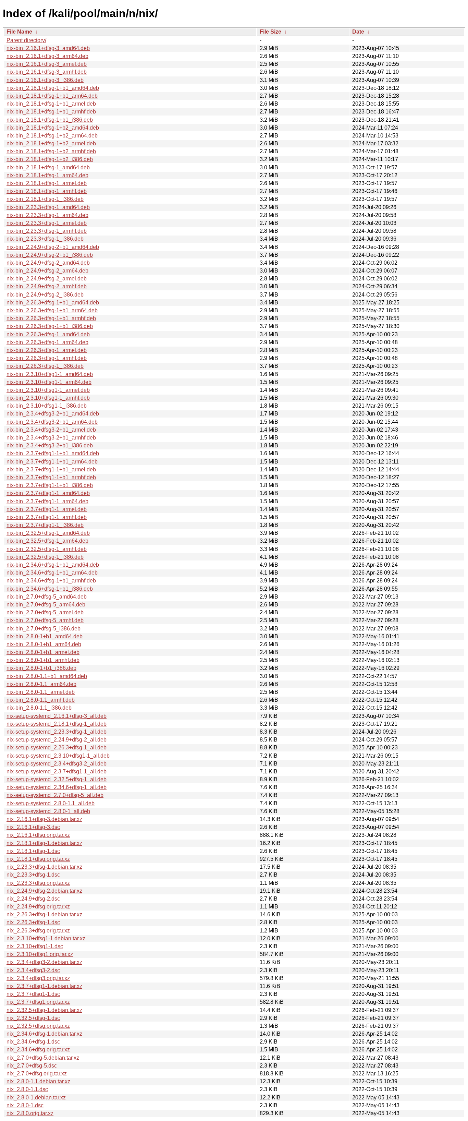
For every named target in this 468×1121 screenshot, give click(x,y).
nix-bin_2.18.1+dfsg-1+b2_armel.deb (51, 143)
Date (358, 32)
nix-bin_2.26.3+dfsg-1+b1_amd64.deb (53, 302)
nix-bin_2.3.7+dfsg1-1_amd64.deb (48, 493)
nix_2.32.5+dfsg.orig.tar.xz (38, 1026)
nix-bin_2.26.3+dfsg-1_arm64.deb (47, 342)
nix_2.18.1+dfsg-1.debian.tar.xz (44, 843)
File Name (19, 32)
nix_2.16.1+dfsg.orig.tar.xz (38, 835)
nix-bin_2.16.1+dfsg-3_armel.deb (47, 64)
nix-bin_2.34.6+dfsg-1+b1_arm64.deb (52, 573)
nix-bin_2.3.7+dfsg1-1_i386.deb (45, 525)
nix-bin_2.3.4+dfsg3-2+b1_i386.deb (50, 445)
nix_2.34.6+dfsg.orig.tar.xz (38, 1049)
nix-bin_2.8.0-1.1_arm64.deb (41, 684)
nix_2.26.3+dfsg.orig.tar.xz (38, 930)
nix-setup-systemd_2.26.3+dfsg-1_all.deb (57, 747)
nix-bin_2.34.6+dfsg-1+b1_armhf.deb (51, 580)
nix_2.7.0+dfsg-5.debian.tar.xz (43, 1058)
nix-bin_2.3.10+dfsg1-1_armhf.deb (48, 398)
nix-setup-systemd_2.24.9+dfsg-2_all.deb (57, 740)
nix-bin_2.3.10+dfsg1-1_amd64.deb (50, 374)
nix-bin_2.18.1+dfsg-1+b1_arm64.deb (52, 96)
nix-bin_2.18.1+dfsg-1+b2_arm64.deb (52, 135)
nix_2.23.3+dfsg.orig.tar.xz (38, 883)
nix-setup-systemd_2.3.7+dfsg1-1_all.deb (57, 771)
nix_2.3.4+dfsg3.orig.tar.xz (38, 978)
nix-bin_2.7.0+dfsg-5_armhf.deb (45, 620)
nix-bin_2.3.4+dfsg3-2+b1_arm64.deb (52, 422)
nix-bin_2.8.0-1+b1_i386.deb (41, 668)
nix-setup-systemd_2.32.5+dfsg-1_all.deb (57, 779)
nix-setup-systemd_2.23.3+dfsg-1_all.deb (57, 732)
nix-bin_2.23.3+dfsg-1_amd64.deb (48, 207)
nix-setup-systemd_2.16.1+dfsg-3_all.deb (57, 716)
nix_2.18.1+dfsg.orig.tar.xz (38, 859)
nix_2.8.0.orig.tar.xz (30, 1113)
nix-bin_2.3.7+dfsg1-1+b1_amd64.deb (53, 453)
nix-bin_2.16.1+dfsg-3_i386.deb (45, 80)
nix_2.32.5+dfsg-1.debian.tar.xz (44, 1010)
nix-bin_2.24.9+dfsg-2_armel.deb (47, 278)
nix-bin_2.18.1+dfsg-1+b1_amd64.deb (53, 88)
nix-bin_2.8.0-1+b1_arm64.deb (44, 644)
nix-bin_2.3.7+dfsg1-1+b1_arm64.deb (52, 462)
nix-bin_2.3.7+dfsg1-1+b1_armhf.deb (51, 477)
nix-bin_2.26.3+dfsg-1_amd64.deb (48, 334)
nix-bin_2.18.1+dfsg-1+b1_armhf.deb (51, 111)
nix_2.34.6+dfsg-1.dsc (33, 1042)
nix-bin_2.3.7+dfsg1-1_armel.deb (47, 509)
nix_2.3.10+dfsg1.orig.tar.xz (40, 954)
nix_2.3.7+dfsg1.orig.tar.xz (38, 1002)
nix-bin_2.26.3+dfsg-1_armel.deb (47, 350)
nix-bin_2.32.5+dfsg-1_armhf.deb (47, 549)
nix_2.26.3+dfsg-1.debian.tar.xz (44, 914)
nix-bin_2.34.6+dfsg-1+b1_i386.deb (50, 589)
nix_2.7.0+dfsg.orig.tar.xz (37, 1073)
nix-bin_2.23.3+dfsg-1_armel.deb (47, 223)
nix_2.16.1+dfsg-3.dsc (33, 827)
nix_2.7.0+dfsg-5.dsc (32, 1066)
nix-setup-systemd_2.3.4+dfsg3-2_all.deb (57, 764)
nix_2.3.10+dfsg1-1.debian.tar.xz (46, 938)
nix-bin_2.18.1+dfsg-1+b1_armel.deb (51, 104)
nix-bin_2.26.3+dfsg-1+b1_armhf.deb (51, 318)
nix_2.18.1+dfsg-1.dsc (33, 851)
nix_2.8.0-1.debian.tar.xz (36, 1097)
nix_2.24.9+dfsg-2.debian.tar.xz (44, 891)
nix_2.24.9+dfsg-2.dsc (33, 899)
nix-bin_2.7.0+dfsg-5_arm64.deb (46, 604)
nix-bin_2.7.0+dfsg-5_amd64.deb (47, 597)
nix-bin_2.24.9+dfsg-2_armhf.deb (47, 286)
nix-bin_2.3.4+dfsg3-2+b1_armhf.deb (51, 438)
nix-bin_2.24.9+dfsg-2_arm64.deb (47, 271)
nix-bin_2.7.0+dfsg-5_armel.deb (45, 612)
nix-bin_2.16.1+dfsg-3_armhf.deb (47, 72)
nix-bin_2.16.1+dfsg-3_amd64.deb (48, 48)
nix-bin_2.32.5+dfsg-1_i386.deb (45, 557)
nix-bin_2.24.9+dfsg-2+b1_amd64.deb (53, 247)
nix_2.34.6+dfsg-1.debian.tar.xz (44, 1034)
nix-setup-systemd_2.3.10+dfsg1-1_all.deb (58, 756)
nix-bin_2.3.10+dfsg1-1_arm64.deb (49, 382)
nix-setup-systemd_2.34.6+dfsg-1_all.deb (57, 787)
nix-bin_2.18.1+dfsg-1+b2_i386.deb (50, 159)
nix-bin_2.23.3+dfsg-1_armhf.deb (47, 231)
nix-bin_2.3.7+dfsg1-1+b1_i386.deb (50, 485)
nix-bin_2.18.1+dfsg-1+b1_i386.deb (50, 120)
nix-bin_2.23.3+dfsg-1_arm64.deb (47, 215)
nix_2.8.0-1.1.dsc (27, 1089)
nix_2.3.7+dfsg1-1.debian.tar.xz (44, 986)
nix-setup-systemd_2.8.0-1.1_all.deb (51, 803)
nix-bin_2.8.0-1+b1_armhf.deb (43, 660)
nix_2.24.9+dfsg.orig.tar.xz (38, 906)
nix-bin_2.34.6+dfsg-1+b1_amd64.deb (53, 565)
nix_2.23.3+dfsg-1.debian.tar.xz (44, 867)
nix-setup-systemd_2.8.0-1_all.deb (48, 811)
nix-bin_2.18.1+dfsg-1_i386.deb (45, 199)
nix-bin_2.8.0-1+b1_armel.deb (43, 652)
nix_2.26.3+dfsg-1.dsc (33, 922)
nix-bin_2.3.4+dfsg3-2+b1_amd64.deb (53, 414)
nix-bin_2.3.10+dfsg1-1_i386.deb (47, 406)
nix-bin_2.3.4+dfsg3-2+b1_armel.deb (51, 430)
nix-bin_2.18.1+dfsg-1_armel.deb (47, 183)
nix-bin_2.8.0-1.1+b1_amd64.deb (47, 676)
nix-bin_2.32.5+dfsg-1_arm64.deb (47, 541)
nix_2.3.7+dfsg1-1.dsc (33, 994)
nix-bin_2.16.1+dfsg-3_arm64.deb (47, 56)
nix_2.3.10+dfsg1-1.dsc (35, 946)
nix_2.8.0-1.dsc (25, 1105)
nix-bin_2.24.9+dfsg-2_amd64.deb (48, 263)
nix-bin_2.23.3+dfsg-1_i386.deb (45, 239)
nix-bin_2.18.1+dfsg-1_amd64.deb (48, 167)
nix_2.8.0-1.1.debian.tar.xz (38, 1081)
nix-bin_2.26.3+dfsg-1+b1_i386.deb (50, 326)
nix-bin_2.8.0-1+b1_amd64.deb (45, 636)
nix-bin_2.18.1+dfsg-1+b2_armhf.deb (51, 151)
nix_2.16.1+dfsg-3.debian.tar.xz (44, 819)
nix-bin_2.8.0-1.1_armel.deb (41, 692)
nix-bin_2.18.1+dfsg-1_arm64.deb (47, 175)
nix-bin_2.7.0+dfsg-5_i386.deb (44, 628)
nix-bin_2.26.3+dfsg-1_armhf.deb (47, 358)
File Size (270, 32)
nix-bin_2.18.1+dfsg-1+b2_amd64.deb (53, 128)
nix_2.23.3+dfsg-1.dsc (33, 875)
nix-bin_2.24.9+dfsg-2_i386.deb (45, 295)
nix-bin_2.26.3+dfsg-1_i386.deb (45, 366)
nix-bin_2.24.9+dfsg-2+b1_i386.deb (50, 255)
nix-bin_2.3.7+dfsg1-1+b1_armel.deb (51, 469)
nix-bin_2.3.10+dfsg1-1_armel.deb (48, 390)
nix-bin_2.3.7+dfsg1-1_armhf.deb (47, 517)
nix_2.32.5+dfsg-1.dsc (33, 1018)
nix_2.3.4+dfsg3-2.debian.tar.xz (44, 962)
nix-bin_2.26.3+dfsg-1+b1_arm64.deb (52, 310)
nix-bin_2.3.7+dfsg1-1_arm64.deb (47, 501)
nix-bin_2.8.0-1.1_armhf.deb (41, 700)
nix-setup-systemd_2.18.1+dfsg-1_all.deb (57, 724)
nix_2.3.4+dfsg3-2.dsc (33, 970)
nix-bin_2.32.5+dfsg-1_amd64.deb (48, 533)
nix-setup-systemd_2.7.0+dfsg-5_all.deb (55, 795)
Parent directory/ (26, 40)
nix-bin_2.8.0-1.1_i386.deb (39, 708)
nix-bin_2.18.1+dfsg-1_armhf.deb (47, 191)
